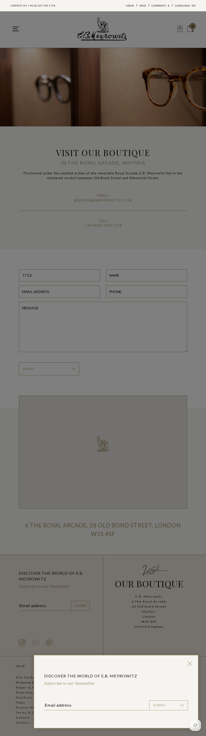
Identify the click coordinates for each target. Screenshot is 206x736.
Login (130, 5)
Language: (185, 5)
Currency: (160, 5)
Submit (159, 705)
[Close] (188, 663)
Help (142, 5)
